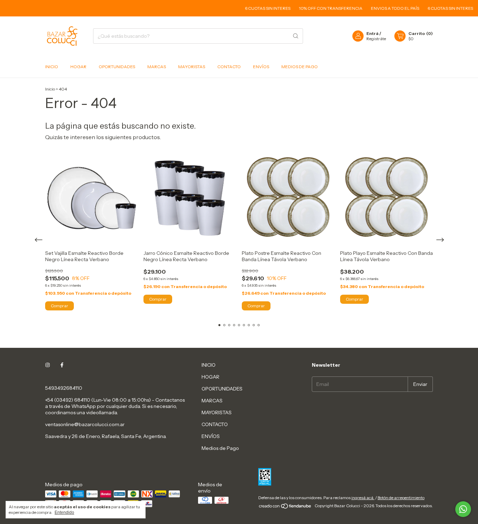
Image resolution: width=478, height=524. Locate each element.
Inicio (50, 89)
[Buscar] (296, 36)
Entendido (64, 512)
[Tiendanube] (285, 507)
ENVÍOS (261, 66)
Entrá (372, 33)
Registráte (376, 38)
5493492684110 (63, 388)
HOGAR (78, 66)
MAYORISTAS (191, 66)
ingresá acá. (362, 497)
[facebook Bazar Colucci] (61, 365)
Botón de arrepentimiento (401, 497)
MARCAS (156, 66)
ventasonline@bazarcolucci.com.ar (85, 424)
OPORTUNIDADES (117, 66)
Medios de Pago (299, 66)
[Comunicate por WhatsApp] (463, 509)
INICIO (51, 66)
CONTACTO (229, 66)
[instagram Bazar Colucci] (47, 365)
